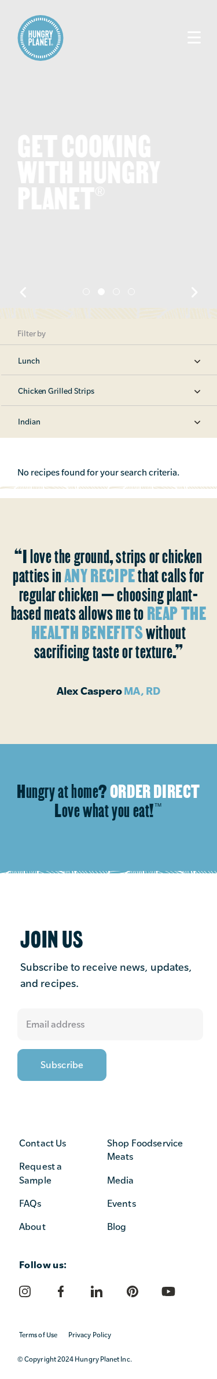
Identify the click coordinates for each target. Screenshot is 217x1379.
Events (121, 1203)
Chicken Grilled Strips (56, 390)
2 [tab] (101, 291)
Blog (117, 1226)
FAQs (30, 1203)
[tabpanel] (108, 159)
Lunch (29, 360)
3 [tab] (116, 291)
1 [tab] (86, 291)
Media (120, 1180)
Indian (29, 421)
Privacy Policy (89, 1335)
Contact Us (43, 1143)
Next (193, 292)
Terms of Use (38, 1335)
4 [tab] (131, 291)
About (32, 1226)
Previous (23, 292)
